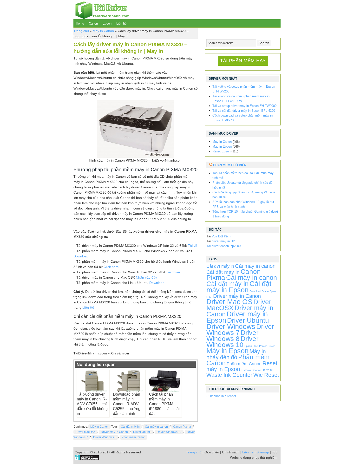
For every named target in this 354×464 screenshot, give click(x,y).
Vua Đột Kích (221, 236)
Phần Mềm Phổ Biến (229, 165)
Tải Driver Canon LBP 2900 (257, 370)
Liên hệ (121, 23)
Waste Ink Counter (229, 375)
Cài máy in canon (156, 426)
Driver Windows (230, 326)
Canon (93, 23)
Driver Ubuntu (142, 432)
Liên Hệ (88, 307)
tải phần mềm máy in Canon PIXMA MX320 (150, 169)
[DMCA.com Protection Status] (87, 459)
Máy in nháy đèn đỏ (236, 354)
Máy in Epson (222, 146)
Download (81, 256)
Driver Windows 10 (169, 432)
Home (80, 23)
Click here (111, 267)
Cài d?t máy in (220, 266)
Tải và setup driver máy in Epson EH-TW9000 (244, 106)
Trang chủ (81, 31)
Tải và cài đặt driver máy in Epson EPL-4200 (243, 110)
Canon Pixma (182, 426)
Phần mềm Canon (133, 437)
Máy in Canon (103, 31)
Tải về (192, 246)
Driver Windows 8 (104, 437)
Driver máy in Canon (114, 432)
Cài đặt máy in (130, 426)
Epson (107, 23)
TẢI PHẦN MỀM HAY (243, 60)
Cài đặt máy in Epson (238, 287)
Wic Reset (266, 375)
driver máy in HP (223, 241)
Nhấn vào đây (146, 277)
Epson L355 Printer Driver (259, 346)
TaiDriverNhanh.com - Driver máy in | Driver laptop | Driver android (101, 9)
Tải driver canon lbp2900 (223, 246)
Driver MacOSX (85, 432)
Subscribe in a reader (221, 396)
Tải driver (173, 272)
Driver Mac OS (229, 302)
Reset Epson (221, 151)
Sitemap (262, 452)
